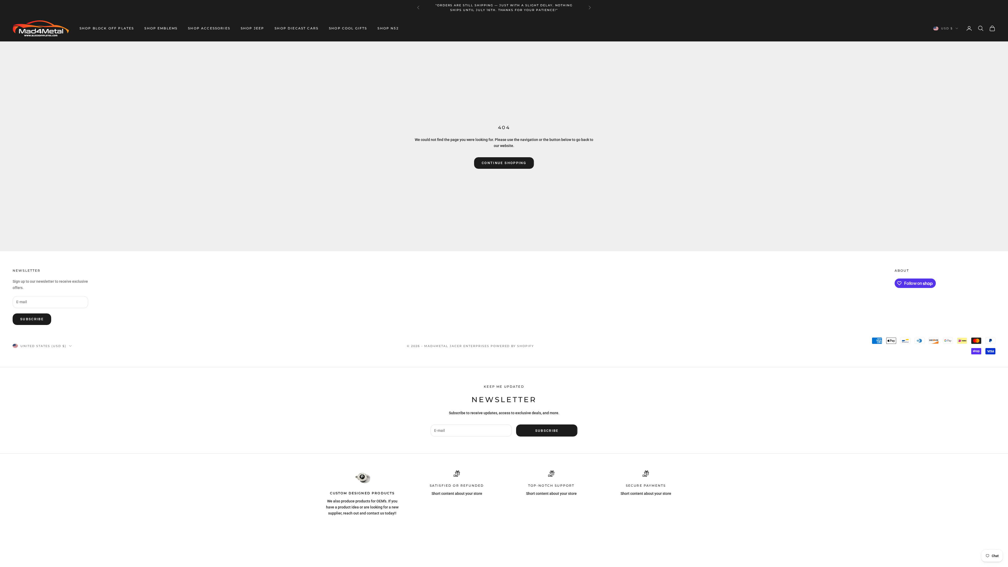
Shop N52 (387, 28)
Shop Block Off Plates (107, 28)
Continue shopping (504, 163)
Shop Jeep (252, 28)
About (902, 270)
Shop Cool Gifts (348, 28)
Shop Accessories (209, 28)
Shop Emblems (160, 28)
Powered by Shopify (512, 346)
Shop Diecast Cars (296, 28)
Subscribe (32, 319)
